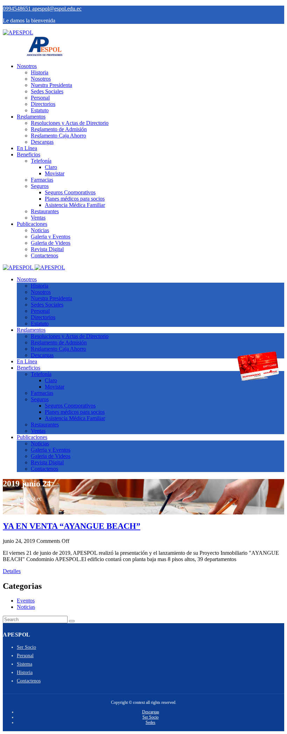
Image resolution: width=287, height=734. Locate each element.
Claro (51, 167)
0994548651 (17, 9)
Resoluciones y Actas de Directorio (69, 123)
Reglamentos (31, 117)
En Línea (27, 148)
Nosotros (27, 66)
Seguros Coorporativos (70, 192)
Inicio (23, 505)
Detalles (12, 571)
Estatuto (40, 110)
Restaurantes (45, 211)
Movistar (54, 173)
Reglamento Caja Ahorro (58, 136)
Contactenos (44, 255)
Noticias (40, 230)
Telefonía (41, 161)
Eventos (26, 601)
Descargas (42, 142)
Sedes (150, 722)
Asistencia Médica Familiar (75, 205)
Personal (40, 98)
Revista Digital (47, 249)
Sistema (24, 664)
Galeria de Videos (50, 243)
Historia (39, 72)
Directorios (43, 104)
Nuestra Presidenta (51, 85)
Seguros (40, 186)
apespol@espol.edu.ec (57, 9)
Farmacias (42, 180)
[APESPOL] (18, 32)
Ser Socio (26, 647)
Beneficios (28, 154)
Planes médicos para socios (75, 199)
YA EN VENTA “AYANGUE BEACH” (71, 526)
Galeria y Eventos (50, 237)
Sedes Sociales (47, 91)
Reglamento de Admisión (59, 129)
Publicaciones (32, 224)
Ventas (38, 218)
